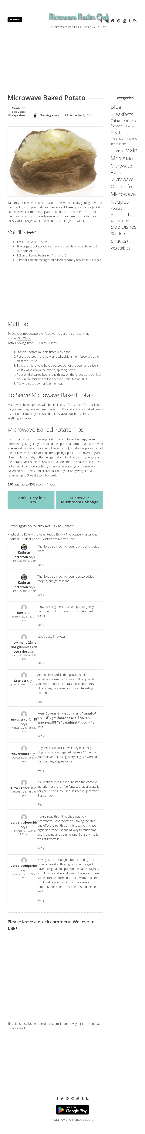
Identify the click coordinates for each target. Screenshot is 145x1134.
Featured (121, 132)
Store (130, 242)
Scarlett (20, 681)
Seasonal (124, 221)
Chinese (117, 120)
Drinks (130, 126)
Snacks (118, 240)
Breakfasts (122, 114)
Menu (16, 19)
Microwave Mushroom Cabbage (79, 499)
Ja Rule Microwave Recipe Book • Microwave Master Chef (59, 534)
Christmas (130, 121)
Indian (132, 139)
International (119, 144)
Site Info (118, 234)
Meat (131, 158)
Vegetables (18, 115)
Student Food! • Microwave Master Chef (48, 539)
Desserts (118, 125)
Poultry (116, 208)
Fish (114, 139)
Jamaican (117, 150)
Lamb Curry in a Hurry (31, 499)
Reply (40, 565)
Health (122, 139)
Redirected (123, 214)
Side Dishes (19, 111)
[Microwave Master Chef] (79, 23)
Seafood (114, 221)
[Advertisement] (55, 293)
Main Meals (18, 108)
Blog (116, 106)
